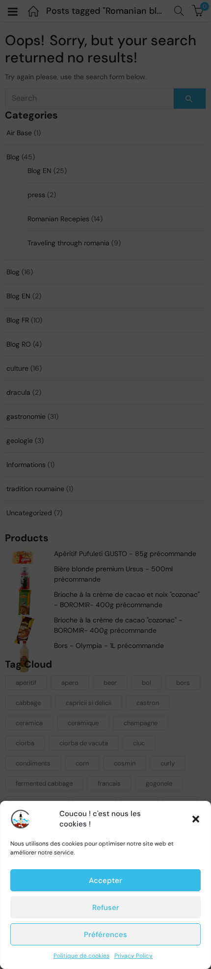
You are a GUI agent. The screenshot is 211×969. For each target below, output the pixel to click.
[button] (196, 819)
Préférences (105, 935)
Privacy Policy (133, 956)
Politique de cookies (81, 956)
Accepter (105, 880)
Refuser (105, 907)
